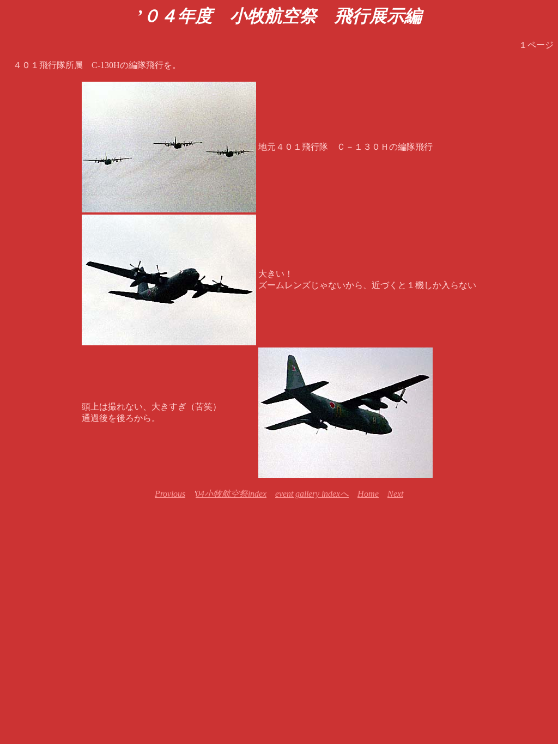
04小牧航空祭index (231, 493)
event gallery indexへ (312, 493)
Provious (170, 493)
